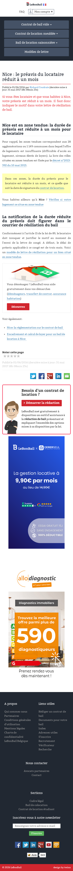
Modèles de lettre (36, 52)
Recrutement (47, 741)
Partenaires (11, 716)
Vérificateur (46, 745)
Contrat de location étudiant (36, 809)
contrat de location (52, 188)
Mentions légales (14, 728)
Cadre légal (36, 801)
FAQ (22, 11)
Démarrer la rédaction (43, 403)
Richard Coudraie (39, 87)
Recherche (45, 749)
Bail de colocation (36, 805)
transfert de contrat (39, 294)
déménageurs (16, 294)
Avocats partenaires (36, 771)
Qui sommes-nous (15, 711)
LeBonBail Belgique (16, 741)
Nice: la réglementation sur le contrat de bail (35, 327)
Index (42, 728)
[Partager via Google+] (50, 376)
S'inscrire (45, 737)
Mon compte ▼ (43, 11)
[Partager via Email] (67, 376)
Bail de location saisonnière (36, 42)
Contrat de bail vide (35, 24)
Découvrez (18, 306)
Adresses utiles (48, 732)
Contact (37, 775)
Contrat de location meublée (35, 33)
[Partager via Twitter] (33, 376)
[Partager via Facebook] (41, 376)
